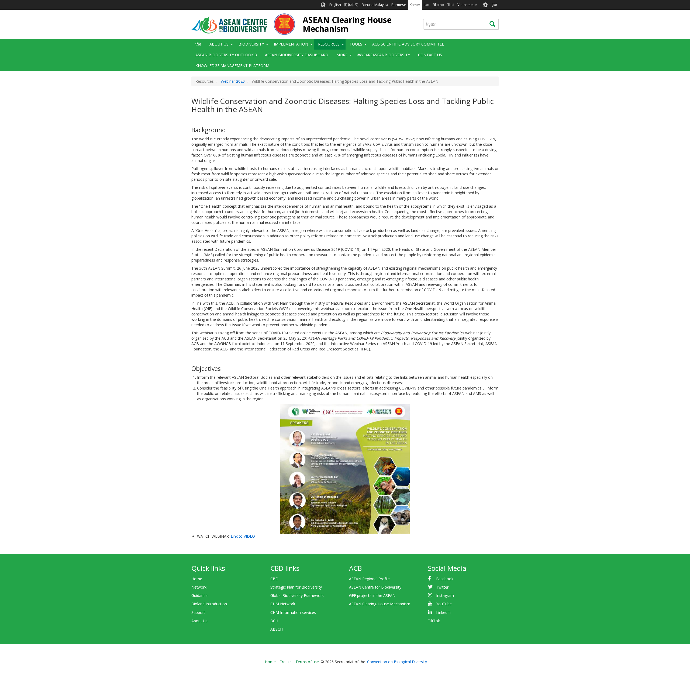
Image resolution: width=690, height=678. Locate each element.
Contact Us (430, 54)
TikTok (434, 620)
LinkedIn (443, 612)
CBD (274, 578)
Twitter (442, 587)
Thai (450, 4)
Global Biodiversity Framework (297, 595)
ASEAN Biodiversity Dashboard (296, 54)
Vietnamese (467, 4)
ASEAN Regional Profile (369, 578)
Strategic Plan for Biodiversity (296, 587)
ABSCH (276, 629)
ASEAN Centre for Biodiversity (375, 587)
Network (198, 587)
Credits (286, 661)
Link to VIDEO (243, 536)
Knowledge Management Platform (232, 65)
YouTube (444, 603)
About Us (199, 620)
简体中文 (351, 4)
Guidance (199, 595)
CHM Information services (293, 612)
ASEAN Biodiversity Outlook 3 (226, 54)
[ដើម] (243, 24)
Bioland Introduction (209, 603)
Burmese (398, 4)
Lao (426, 4)
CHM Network (282, 603)
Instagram (445, 595)
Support (198, 612)
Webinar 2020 (233, 81)
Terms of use (307, 661)
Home (196, 578)
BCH (274, 620)
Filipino (438, 4)
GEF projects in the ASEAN (372, 595)
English (335, 4)
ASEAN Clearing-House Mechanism (379, 603)
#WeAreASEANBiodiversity (383, 54)
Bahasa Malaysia (375, 4)
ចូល (494, 4)
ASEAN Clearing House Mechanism (347, 24)
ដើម (198, 44)
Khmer (415, 4)
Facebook (444, 578)
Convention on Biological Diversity (397, 661)
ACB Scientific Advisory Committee (408, 44)
